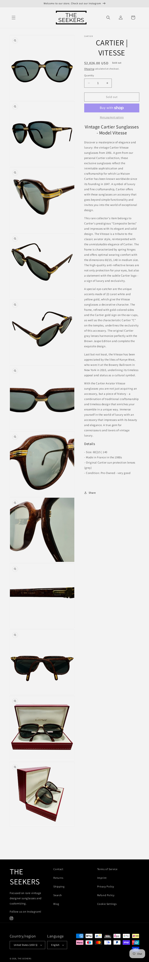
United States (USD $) (25, 945)
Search (57, 895)
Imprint (102, 878)
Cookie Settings (107, 904)
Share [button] (92, 492)
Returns (58, 878)
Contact (58, 869)
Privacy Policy (105, 886)
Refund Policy (105, 895)
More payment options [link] (112, 117)
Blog (56, 904)
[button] (13, 17)
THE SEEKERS (24, 958)
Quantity (89, 75)
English (55, 945)
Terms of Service (107, 869)
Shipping (89, 68)
